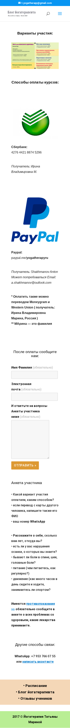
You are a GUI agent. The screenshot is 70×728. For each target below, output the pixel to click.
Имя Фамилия (32, 367)
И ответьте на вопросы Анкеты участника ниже (29, 411)
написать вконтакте (38, 661)
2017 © (17, 717)
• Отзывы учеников (35, 698)
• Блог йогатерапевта (35, 692)
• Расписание (35, 685)
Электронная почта (26, 386)
